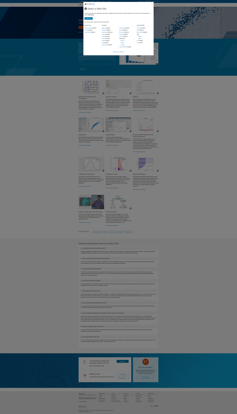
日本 (138, 40)
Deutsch (122, 40)
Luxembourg (105, 44)
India (138, 30)
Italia (103, 42)
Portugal (121, 34)
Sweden (121, 36)
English (122, 42)
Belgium (104, 28)
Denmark (104, 30)
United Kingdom (123, 46)
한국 (138, 42)
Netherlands (122, 28)
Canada (86, 30)
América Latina (87, 28)
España (103, 34)
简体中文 (140, 36)
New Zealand (140, 32)
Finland (103, 36)
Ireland (103, 40)
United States (87, 32)
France (103, 38)
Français (123, 44)
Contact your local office (118, 51)
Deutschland (105, 32)
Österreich (121, 32)
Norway (121, 30)
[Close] (152, 4)
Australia (139, 28)
